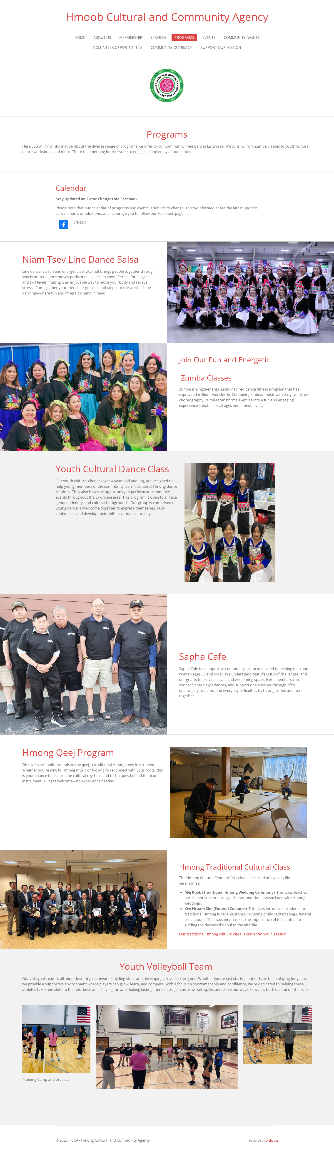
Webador (272, 1140)
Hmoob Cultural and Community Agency (167, 16)
